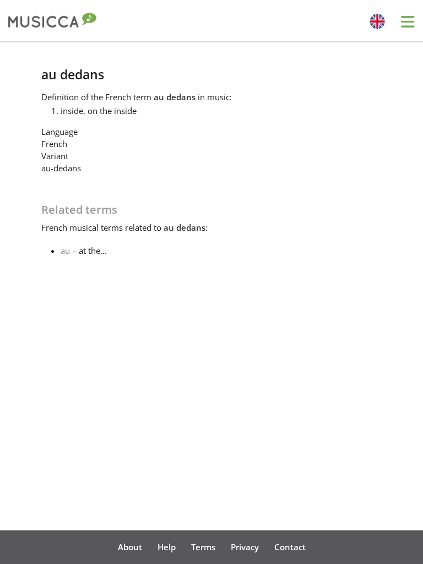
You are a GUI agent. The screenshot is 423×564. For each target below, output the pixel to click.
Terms (203, 546)
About (130, 546)
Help (167, 546)
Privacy (245, 546)
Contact (290, 546)
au (65, 250)
